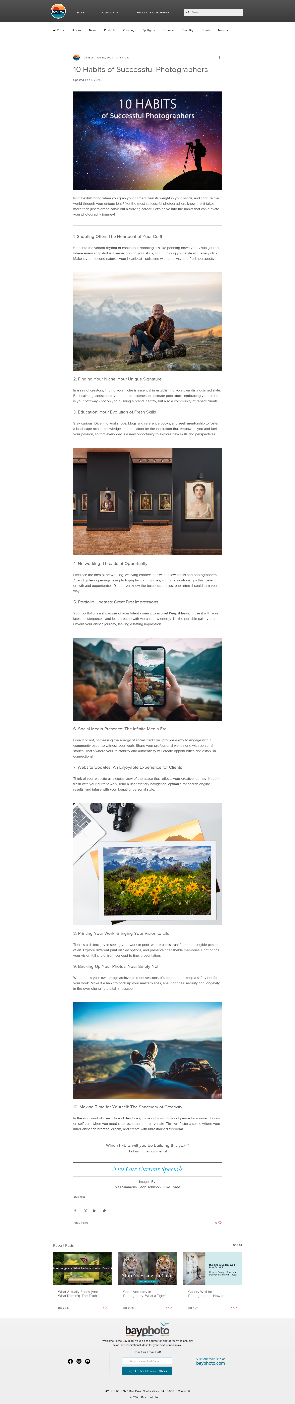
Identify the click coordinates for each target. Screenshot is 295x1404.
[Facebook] (70, 1361)
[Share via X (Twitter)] (85, 1210)
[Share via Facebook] (75, 1210)
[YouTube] (87, 1361)
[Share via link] (105, 1210)
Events (206, 30)
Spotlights (148, 30)
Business (168, 30)
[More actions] (219, 57)
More (221, 30)
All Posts (58, 30)
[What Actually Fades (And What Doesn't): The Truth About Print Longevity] (82, 1268)
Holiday (76, 30)
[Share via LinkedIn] (95, 1210)
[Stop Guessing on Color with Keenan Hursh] (147, 1268)
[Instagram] (78, 1361)
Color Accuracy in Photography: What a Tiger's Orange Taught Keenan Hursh (146, 1294)
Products (109, 30)
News (92, 30)
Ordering (128, 30)
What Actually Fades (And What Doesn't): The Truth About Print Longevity (78, 1294)
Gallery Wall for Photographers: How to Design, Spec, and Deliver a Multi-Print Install (210, 1294)
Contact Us (184, 1391)
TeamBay (188, 30)
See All (237, 1244)
